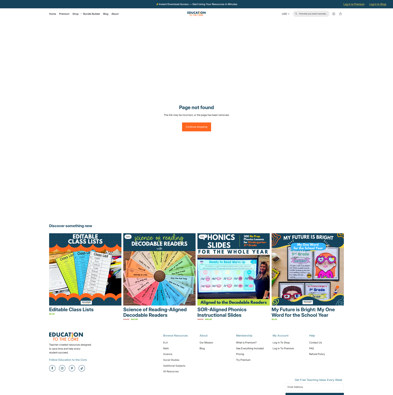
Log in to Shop (377, 4)
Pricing (240, 354)
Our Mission (206, 342)
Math (166, 348)
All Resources (171, 371)
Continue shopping (196, 126)
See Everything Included (250, 348)
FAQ (311, 348)
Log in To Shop (281, 342)
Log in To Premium (283, 348)
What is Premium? (246, 342)
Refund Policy (317, 354)
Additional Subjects (174, 365)
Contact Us (315, 342)
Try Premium (243, 359)
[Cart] (340, 13)
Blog (202, 348)
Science (167, 354)
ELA (165, 342)
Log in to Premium (353, 4)
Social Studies (171, 359)
